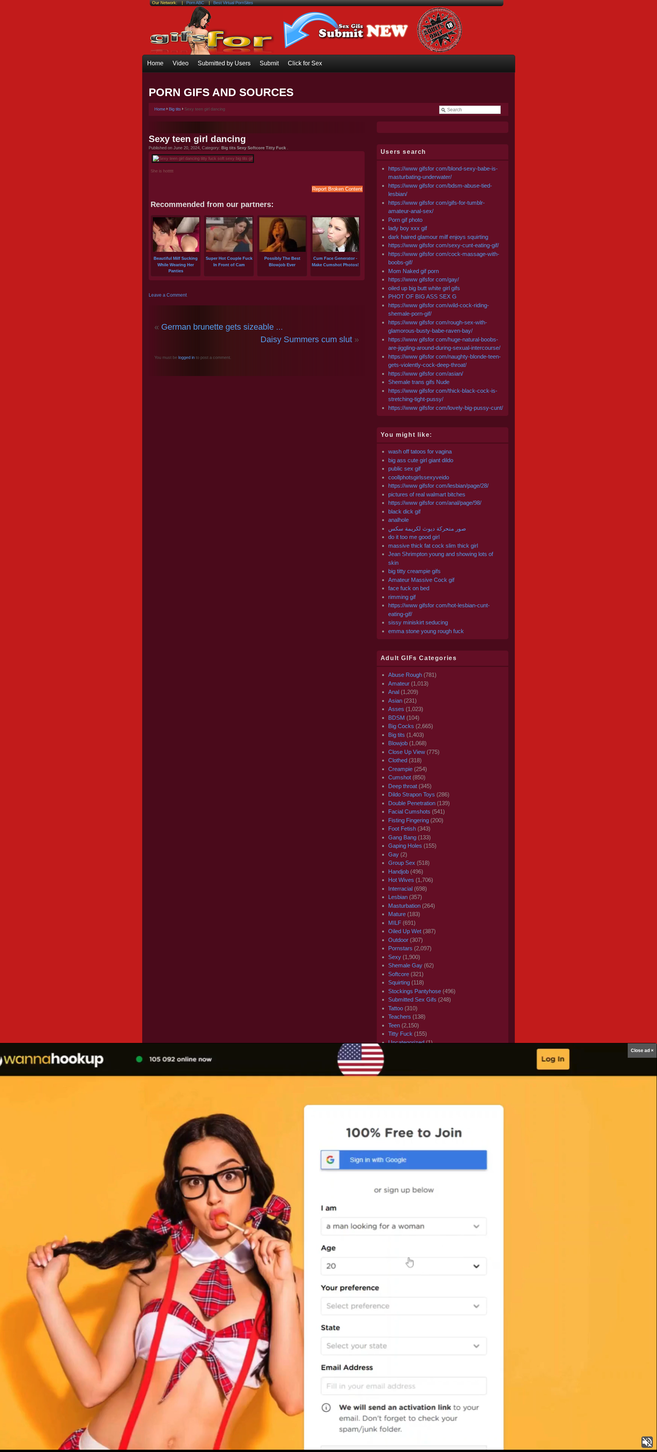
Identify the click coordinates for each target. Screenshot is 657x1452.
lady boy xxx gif (407, 228)
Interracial (400, 888)
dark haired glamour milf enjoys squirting (438, 237)
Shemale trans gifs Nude (418, 382)
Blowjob (398, 743)
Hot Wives (401, 880)
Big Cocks (401, 726)
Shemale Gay (405, 965)
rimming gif (402, 597)
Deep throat (402, 786)
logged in (186, 357)
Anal (393, 692)
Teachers (399, 1016)
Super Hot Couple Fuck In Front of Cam (229, 261)
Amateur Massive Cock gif (421, 580)
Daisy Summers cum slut (306, 339)
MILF (394, 923)
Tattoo (395, 1008)
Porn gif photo (405, 219)
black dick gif (404, 511)
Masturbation (404, 905)
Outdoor (398, 940)
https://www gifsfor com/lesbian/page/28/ (438, 485)
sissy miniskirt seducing (418, 622)
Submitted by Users (224, 63)
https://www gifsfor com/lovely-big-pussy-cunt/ (445, 407)
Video (181, 63)
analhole (398, 520)
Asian (395, 700)
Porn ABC (195, 2)
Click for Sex (305, 63)
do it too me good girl (414, 537)
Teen (394, 1025)
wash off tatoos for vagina (420, 451)
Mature (397, 914)
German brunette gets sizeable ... (222, 327)
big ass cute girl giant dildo (420, 460)
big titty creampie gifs (414, 571)
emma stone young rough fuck (426, 631)
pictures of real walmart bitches (426, 494)
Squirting (399, 982)
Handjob (398, 871)
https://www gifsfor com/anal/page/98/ (434, 502)
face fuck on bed (408, 588)
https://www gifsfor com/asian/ (425, 373)
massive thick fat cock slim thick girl (433, 545)
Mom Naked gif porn (413, 271)
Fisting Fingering (408, 820)
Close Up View (406, 752)
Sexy (394, 957)
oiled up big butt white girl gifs (424, 288)
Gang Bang (402, 837)
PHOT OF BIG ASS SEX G (422, 296)
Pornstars (400, 948)
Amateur (398, 683)
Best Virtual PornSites (233, 2)
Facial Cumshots (409, 811)
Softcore (398, 974)
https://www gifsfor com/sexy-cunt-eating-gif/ (443, 245)
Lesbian (398, 897)
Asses (396, 709)
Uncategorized (406, 1042)
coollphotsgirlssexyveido (418, 477)
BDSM (396, 717)
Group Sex (401, 863)
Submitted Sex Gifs (412, 999)
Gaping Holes (405, 845)
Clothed (397, 760)
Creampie (400, 769)
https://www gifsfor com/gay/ (423, 279)
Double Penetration (411, 803)
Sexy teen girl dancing (197, 139)
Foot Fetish (402, 828)
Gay (393, 854)
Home (155, 63)
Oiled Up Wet (404, 931)
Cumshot (399, 777)
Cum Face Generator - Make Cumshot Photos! (335, 261)
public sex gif (404, 468)
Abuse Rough (405, 674)
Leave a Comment (168, 295)
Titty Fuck (400, 1033)
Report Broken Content (337, 189)
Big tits (175, 109)
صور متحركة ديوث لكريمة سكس (427, 528)
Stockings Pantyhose (414, 991)
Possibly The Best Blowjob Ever (282, 261)
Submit (269, 63)
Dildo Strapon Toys (411, 794)
